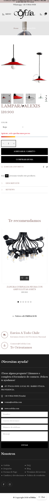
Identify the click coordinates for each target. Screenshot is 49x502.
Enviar (24, 445)
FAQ (29, 465)
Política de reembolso (36, 475)
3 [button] (23, 302)
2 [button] (20, 302)
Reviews (10, 190)
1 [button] (18, 302)
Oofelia (6, 465)
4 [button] (25, 302)
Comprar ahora (24, 159)
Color (4, 122)
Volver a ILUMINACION (26, 316)
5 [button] (28, 302)
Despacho (7, 469)
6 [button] (30, 302)
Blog (29, 469)
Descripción (12, 183)
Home (16, 28)
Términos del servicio (36, 472)
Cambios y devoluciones (13, 475)
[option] (24, 265)
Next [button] (46, 99)
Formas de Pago (10, 472)
